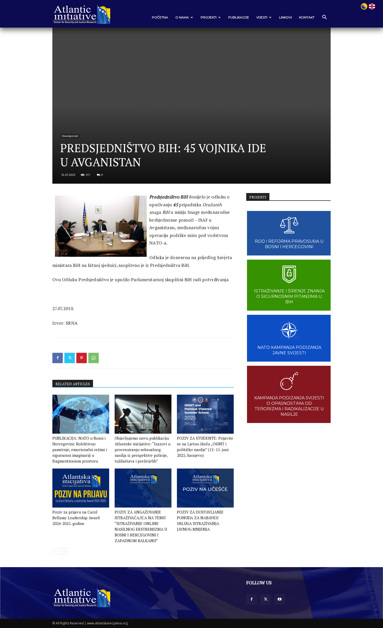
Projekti (209, 17)
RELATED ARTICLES (72, 383)
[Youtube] (279, 599)
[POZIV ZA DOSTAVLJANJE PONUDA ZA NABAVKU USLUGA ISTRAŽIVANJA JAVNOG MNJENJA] (205, 488)
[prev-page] (55, 551)
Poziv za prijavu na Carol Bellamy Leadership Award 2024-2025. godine (76, 517)
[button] (324, 18)
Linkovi (285, 17)
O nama (182, 17)
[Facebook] (57, 358)
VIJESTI (261, 17)
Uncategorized (70, 136)
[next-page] (64, 551)
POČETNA (160, 17)
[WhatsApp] (93, 358)
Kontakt (306, 17)
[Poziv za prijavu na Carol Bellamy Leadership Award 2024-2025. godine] (80, 488)
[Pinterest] (81, 358)
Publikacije (238, 17)
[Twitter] (69, 358)
